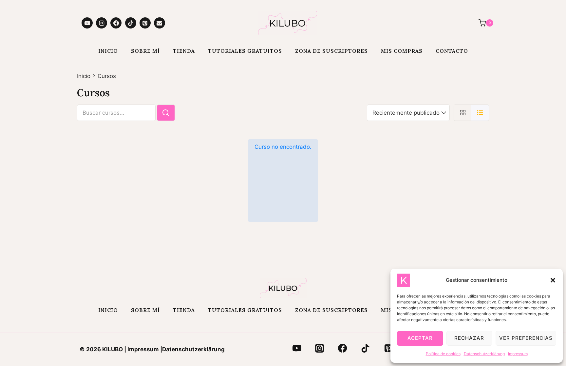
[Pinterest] (145, 23)
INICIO (108, 51)
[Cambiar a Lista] (480, 113)
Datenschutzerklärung (484, 353)
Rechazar (469, 338)
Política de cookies (443, 353)
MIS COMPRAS (402, 51)
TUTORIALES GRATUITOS (245, 51)
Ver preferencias (526, 338)
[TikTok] (130, 23)
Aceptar (420, 338)
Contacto (452, 51)
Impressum (518, 353)
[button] (553, 280)
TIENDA (184, 51)
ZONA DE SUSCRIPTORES (331, 51)
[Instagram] (101, 23)
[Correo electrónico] (159, 23)
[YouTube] (87, 23)
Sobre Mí (145, 51)
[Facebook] (116, 23)
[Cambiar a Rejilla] (462, 113)
